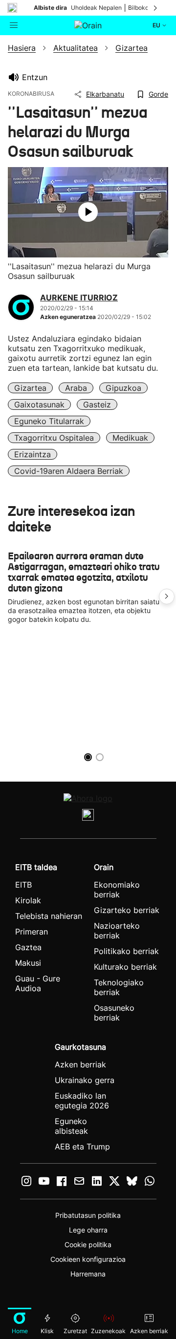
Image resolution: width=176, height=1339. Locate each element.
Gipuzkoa (123, 388)
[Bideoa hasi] (88, 212)
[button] (167, 596)
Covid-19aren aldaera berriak (68, 471)
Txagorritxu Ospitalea (54, 438)
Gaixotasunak (39, 404)
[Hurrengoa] (156, 8)
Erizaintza (32, 454)
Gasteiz (97, 404)
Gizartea (30, 388)
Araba (76, 388)
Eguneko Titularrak (49, 421)
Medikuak (130, 438)
